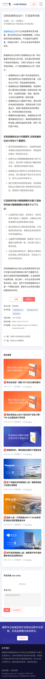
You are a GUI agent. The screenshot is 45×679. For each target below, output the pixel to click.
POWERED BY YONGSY (28, 676)
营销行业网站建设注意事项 (17, 336)
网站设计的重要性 (14, 340)
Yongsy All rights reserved (10, 676)
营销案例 (17, 489)
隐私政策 (5, 670)
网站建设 (30, 24)
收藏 (16, 299)
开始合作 (22, 638)
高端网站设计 (11, 24)
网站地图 (14, 670)
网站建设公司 (21, 24)
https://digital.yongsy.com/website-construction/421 (25, 326)
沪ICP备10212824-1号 (9, 674)
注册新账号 (16, 610)
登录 (34, 4)
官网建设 (19, 21)
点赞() (29, 299)
